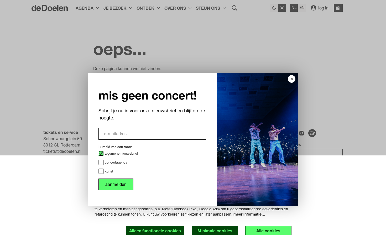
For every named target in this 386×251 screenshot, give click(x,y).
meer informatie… (249, 214)
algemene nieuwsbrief (121, 153)
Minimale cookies (214, 230)
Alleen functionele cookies (155, 230)
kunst (108, 171)
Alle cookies (268, 230)
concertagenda (115, 162)
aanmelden (116, 184)
